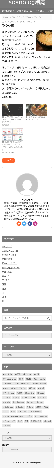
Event (31, 402)
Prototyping (10, 379)
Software (9, 407)
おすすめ (43, 398)
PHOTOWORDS (23, 384)
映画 (4, 284)
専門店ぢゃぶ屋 (12, 40)
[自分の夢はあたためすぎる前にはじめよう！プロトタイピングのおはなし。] (12, 134)
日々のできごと (9, 263)
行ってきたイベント (11, 268)
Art (13, 411)
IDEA (40, 402)
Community (42, 416)
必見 (6, 411)
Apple (7, 402)
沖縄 (20, 393)
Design (21, 407)
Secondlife (40, 379)
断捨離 (32, 388)
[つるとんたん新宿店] (36, 110)
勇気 (30, 416)
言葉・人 (5, 276)
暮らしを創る (8, 11)
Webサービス (10, 421)
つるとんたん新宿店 (37, 117)
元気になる (37, 421)
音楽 (4, 297)
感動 (29, 379)
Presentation (40, 384)
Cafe (30, 407)
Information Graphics (15, 416)
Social (48, 421)
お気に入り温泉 (9, 255)
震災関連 (23, 411)
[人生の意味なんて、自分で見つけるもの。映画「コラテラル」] (12, 110)
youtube (8, 374)
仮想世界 (8, 384)
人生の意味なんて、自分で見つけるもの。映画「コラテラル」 (12, 119)
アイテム (5, 280)
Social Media (29, 398)
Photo (41, 393)
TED (19, 374)
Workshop (9, 393)
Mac (7, 388)
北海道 (16, 398)
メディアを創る (37, 11)
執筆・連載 (7, 272)
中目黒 (7, 426)
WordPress (36, 411)
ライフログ (7, 247)
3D (21, 379)
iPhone (28, 374)
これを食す (8, 160)
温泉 (46, 407)
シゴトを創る (22, 11)
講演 (39, 407)
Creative (30, 393)
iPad (42, 388)
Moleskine (19, 402)
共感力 (7, 398)
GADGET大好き (19, 388)
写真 (4, 289)
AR (21, 421)
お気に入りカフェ (10, 251)
